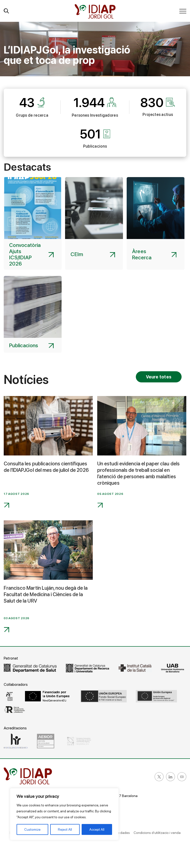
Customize (32, 829)
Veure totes (158, 376)
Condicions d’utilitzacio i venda (157, 833)
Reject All (65, 829)
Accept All (96, 829)
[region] (64, 814)
